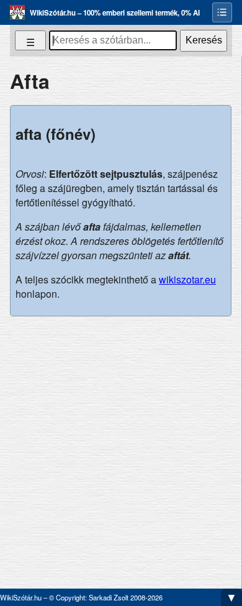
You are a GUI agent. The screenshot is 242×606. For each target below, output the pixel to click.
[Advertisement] (121, 447)
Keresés (204, 40)
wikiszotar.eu (187, 279)
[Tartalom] (222, 12)
